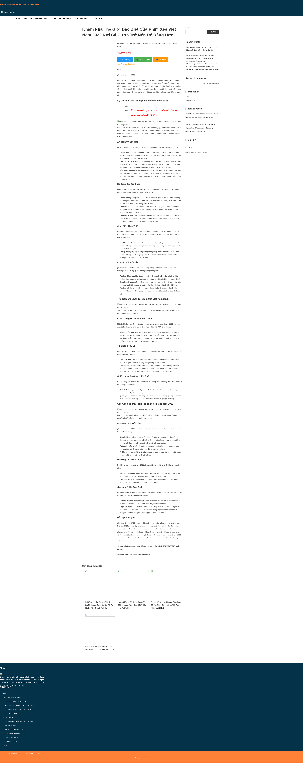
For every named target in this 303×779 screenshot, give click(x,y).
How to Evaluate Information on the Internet (200, 55)
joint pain (187, 152)
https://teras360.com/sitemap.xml (137, 554)
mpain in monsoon (202, 152)
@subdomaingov (133, 546)
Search (188, 28)
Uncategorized (190, 100)
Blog (187, 97)
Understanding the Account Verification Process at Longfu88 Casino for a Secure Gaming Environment (201, 50)
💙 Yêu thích (161, 60)
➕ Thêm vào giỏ (143, 60)
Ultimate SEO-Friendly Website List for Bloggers (202, 69)
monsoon (193, 152)
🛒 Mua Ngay (125, 60)
